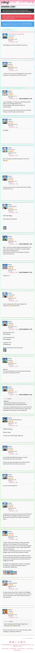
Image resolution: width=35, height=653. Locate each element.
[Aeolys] (5, 238)
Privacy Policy (21, 648)
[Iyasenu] (5, 533)
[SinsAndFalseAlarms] (5, 419)
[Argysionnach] (5, 583)
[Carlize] (5, 611)
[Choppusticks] (11, 572)
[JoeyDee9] (5, 36)
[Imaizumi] (8, 572)
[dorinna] (5, 476)
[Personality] (12, 151)
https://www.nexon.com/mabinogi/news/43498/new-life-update (17, 11)
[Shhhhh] (10, 37)
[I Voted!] (12, 37)
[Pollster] (10, 239)
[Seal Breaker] (12, 296)
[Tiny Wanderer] (10, 296)
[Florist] (4, 572)
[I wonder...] (12, 94)
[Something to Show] (9, 37)
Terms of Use (29, 648)
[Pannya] (5, 178)
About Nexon (17, 650)
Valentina (6, 621)
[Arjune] (5, 64)
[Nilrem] (5, 448)
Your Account (5, 648)
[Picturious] (5, 149)
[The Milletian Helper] (9, 66)
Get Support (13, 648)
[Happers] (5, 266)
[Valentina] (5, 295)
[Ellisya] (5, 92)
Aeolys (5, 398)
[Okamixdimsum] (4, 227)
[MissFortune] (5, 206)
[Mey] (15, 572)
